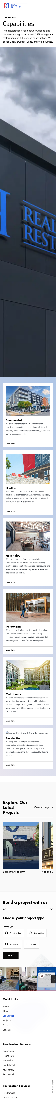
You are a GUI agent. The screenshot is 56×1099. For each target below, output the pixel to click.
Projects (7, 1020)
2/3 (28, 909)
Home (6, 1006)
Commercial (8, 1051)
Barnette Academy (14, 871)
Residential (8, 1074)
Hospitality (8, 1060)
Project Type (8, 926)
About (6, 1011)
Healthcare (8, 1055)
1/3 (4, 909)
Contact (6, 1029)
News (5, 1025)
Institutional (9, 1065)
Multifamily (8, 1069)
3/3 (51, 909)
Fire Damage (9, 1093)
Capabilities (8, 1015)
